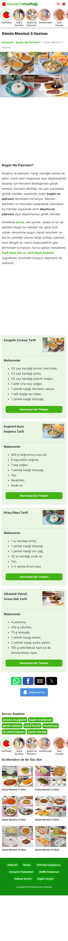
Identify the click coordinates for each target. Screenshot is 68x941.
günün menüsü (12, 725)
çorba (20, 222)
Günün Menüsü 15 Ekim (14, 849)
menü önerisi (32, 725)
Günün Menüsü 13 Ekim (14, 819)
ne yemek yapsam (14, 731)
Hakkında (13, 864)
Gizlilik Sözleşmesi (49, 871)
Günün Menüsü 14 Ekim (47, 819)
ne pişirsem (50, 725)
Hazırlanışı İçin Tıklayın (34, 409)
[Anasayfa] (20, 5)
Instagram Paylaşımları (21, 871)
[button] (64, 3)
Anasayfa (7, 42)
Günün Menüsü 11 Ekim (14, 789)
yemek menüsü (37, 731)
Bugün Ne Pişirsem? (28, 42)
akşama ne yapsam (14, 719)
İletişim (27, 864)
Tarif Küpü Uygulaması (48, 864)
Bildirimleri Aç (37, 692)
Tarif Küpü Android (40, 253)
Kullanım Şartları (23, 878)
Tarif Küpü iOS (12, 253)
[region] (34, 128)
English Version (45, 878)
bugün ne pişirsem (40, 719)
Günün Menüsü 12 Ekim (47, 789)
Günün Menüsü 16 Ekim (47, 849)
